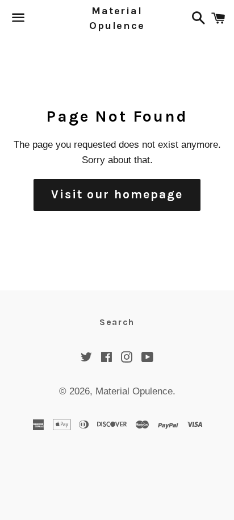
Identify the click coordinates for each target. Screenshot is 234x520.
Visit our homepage (117, 194)
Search (117, 322)
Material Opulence (116, 18)
